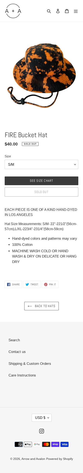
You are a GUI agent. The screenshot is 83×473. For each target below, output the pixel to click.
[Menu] (75, 11)
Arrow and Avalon (33, 458)
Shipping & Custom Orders (30, 364)
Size (8, 156)
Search (14, 340)
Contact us (17, 352)
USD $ (40, 418)
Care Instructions (22, 375)
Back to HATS (45, 306)
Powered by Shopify (59, 458)
